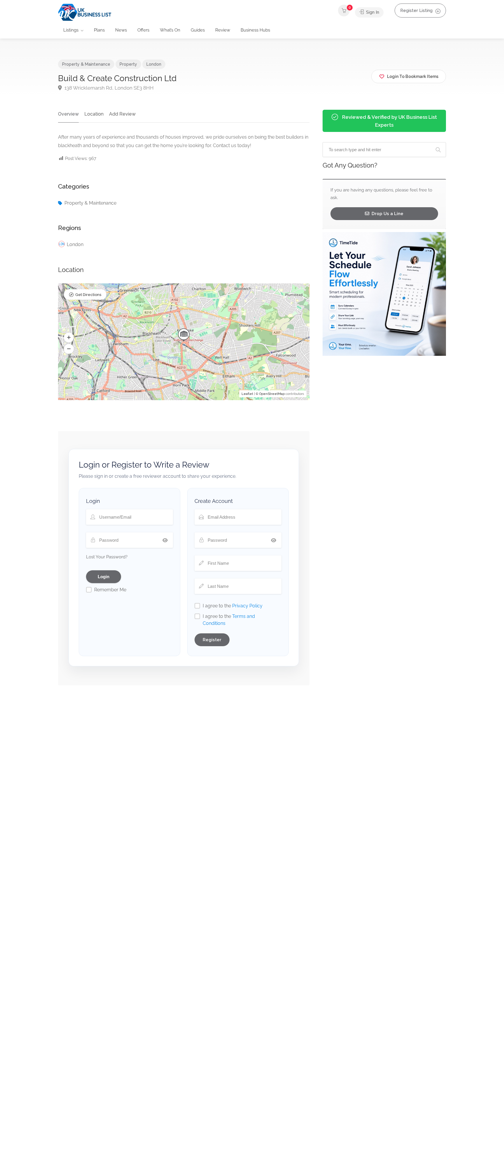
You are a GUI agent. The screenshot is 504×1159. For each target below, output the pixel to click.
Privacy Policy (247, 606)
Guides (198, 30)
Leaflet (247, 394)
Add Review (122, 114)
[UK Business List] (84, 12)
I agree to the (232, 606)
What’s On (170, 30)
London (153, 64)
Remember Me (110, 589)
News (121, 30)
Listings (70, 30)
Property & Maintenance (86, 64)
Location (94, 114)
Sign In (372, 12)
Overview (68, 114)
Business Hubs (255, 30)
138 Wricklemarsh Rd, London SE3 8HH (108, 88)
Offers (143, 30)
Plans (99, 30)
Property (128, 64)
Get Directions (88, 294)
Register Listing (416, 10)
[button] (69, 338)
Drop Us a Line (386, 213)
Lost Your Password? (106, 557)
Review (222, 30)
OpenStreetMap (272, 394)
